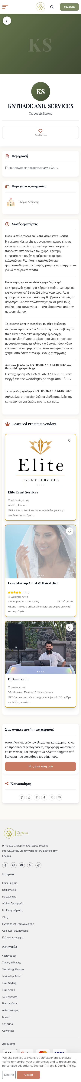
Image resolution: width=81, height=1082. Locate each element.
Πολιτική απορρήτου (13, 937)
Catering (7, 1023)
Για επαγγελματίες (12, 910)
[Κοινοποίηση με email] (59, 797)
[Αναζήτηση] (52, 7)
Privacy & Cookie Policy (59, 1065)
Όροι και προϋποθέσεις (15, 930)
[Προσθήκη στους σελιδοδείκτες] (69, 440)
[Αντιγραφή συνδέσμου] (22, 797)
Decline (9, 1075)
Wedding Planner (17, 505)
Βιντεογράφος (9, 1003)
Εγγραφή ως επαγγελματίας (18, 923)
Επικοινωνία (9, 889)
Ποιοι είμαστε (9, 882)
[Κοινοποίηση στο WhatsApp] (29, 797)
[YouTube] (22, 865)
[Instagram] (14, 865)
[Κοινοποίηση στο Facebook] (44, 797)
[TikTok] (38, 865)
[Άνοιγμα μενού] (5, 7)
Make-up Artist (16, 601)
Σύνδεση (69, 7)
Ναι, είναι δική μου (40, 766)
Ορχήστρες (8, 1030)
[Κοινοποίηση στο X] (52, 797)
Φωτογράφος (9, 955)
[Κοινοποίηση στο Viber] (37, 797)
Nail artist (8, 989)
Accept (28, 1075)
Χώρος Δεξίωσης (11, 962)
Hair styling (33, 601)
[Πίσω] (7, 20)
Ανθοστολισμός (10, 1010)
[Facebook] (5, 865)
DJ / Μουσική (15, 692)
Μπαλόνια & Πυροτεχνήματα (38, 692)
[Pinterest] (30, 865)
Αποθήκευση (41, 135)
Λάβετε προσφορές (12, 903)
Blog (5, 917)
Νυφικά (6, 1017)
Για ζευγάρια (9, 896)
